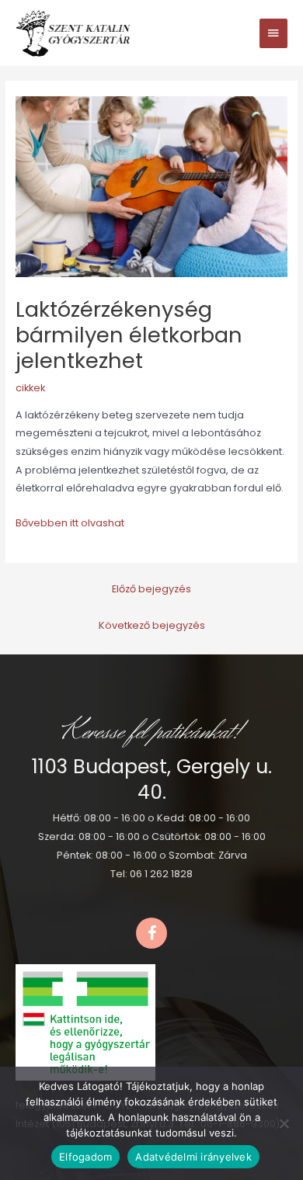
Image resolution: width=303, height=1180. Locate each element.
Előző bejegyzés (151, 588)
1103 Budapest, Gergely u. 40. (152, 779)
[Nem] (283, 1123)
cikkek (30, 387)
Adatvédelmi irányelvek (193, 1156)
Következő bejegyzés (152, 625)
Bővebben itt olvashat (70, 522)
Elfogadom (85, 1156)
